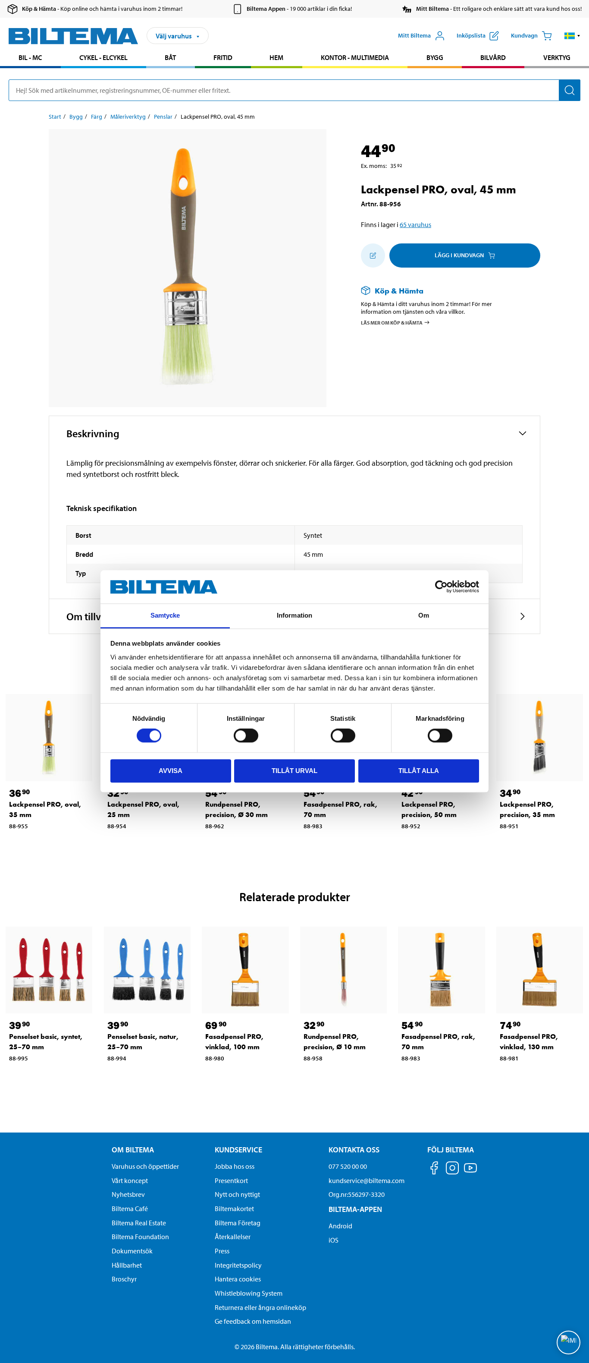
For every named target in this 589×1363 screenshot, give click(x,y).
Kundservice (238, 1150)
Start (55, 116)
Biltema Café (130, 1208)
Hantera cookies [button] (238, 1279)
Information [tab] (294, 615)
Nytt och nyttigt (237, 1194)
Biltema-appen (355, 1209)
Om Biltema (133, 1150)
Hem (276, 57)
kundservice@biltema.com (366, 1180)
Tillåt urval (294, 770)
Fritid (222, 57)
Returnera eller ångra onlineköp (260, 1307)
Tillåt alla (418, 770)
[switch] (246, 735)
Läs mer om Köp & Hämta (392, 322)
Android (340, 1225)
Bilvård (493, 57)
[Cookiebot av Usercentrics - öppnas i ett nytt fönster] (441, 587)
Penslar (163, 116)
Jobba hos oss (234, 1166)
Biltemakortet (234, 1208)
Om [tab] (423, 615)
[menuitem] (30, 58)
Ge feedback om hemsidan (253, 1321)
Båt (170, 57)
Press (222, 1250)
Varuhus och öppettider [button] (145, 1166)
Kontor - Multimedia (355, 57)
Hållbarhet (127, 1265)
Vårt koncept (130, 1180)
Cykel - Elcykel (103, 57)
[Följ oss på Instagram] (452, 1169)
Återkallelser (233, 1236)
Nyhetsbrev (128, 1194)
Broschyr (124, 1279)
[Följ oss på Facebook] (434, 1169)
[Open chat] (568, 1342)
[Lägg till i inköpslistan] (373, 255)
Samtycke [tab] (165, 615)
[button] (572, 35)
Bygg (434, 57)
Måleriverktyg (128, 116)
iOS (333, 1240)
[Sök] (569, 90)
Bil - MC (30, 57)
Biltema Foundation (140, 1236)
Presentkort (231, 1180)
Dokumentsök (132, 1250)
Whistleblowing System (248, 1293)
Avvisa (170, 770)
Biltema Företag (237, 1222)
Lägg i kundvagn (459, 255)
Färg (96, 116)
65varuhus (415, 224)
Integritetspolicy (238, 1265)
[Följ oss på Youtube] (470, 1172)
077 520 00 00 (348, 1166)
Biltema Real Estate (139, 1222)
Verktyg (556, 57)
